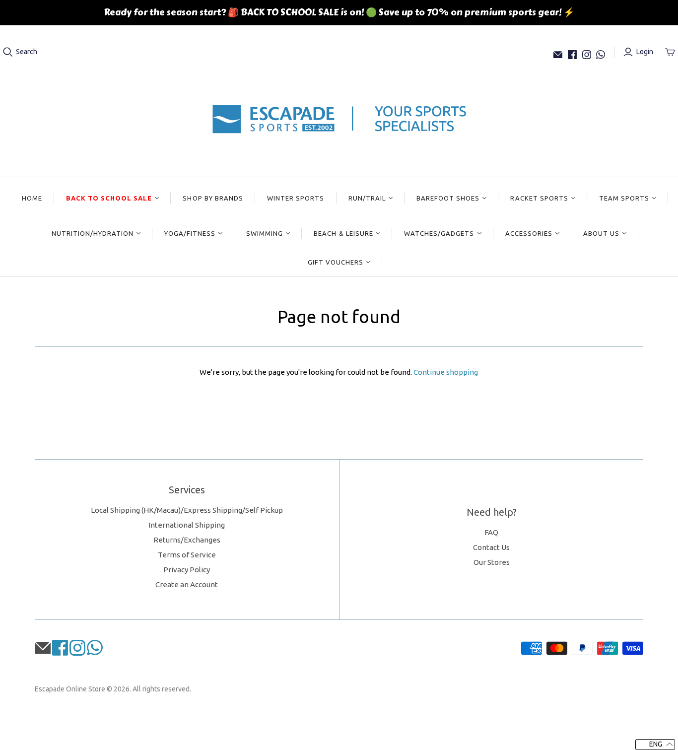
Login (644, 52)
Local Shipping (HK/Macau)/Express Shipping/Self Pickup (187, 510)
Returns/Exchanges (186, 540)
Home (32, 198)
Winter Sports (296, 198)
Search (26, 52)
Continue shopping (445, 372)
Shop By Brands (213, 198)
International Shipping (186, 525)
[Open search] (8, 52)
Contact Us (491, 547)
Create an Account (186, 584)
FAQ (491, 532)
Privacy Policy (186, 569)
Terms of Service (187, 554)
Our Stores (492, 562)
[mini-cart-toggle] (670, 52)
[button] (655, 744)
